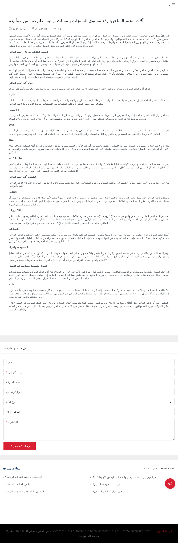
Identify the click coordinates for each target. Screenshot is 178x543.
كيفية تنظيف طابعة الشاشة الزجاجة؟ (24, 476)
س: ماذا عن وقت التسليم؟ (106, 484)
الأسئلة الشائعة (167, 468)
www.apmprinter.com (136, 531)
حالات (146, 468)
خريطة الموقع (164, 531)
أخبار (155, 468)
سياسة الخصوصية (89, 536)
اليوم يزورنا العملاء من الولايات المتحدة (24, 491)
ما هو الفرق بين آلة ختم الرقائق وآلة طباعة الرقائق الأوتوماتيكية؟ (126, 477)
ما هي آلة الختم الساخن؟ (17, 484)
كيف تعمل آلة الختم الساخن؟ (107, 491)
